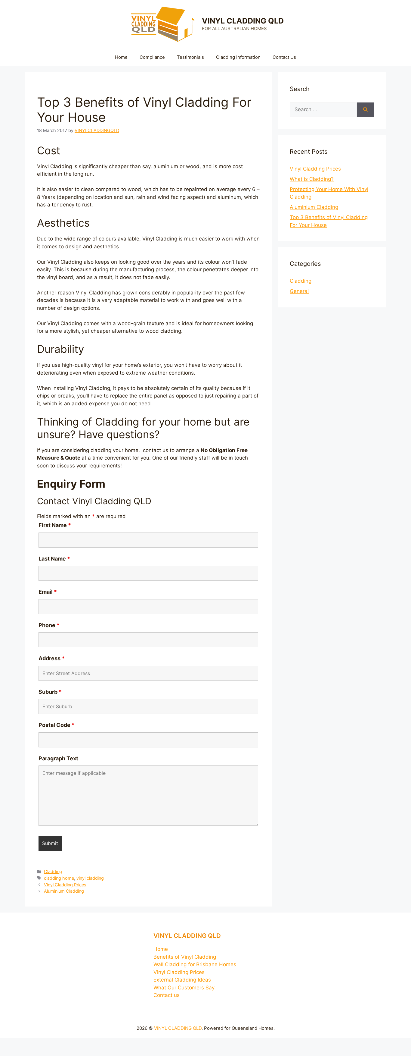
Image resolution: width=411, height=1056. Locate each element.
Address (52, 658)
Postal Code (57, 725)
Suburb (50, 692)
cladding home (59, 878)
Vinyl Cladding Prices (65, 884)
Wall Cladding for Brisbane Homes (194, 964)
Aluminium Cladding (64, 891)
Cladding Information (238, 57)
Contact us (166, 995)
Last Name (54, 558)
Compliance (152, 57)
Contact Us (284, 57)
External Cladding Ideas (182, 980)
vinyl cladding (90, 878)
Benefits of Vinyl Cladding (184, 957)
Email (48, 592)
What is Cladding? (312, 179)
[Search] (365, 109)
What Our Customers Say (184, 988)
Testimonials (190, 57)
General (299, 291)
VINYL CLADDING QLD (243, 20)
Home (121, 57)
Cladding (53, 871)
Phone (49, 625)
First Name (55, 525)
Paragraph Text (58, 758)
